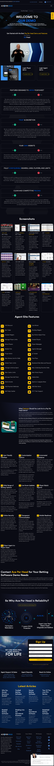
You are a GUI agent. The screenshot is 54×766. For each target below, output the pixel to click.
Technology (18, 741)
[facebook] (49, 745)
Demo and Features (18, 737)
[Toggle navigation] (51, 6)
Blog (19, 749)
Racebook (28, 750)
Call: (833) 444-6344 (27, 674)
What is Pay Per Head (38, 737)
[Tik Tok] (49, 742)
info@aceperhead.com (45, 674)
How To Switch (29, 742)
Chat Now (40, 2)
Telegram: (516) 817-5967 (9, 676)
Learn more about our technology (26, 605)
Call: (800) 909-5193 (33, 2)
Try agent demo (43, 74)
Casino (28, 748)
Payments (18, 744)
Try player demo (27, 74)
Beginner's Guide (28, 737)
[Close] (52, 756)
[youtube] (49, 740)
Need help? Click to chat (36, 664)
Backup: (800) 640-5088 (44, 664)
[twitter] (49, 748)
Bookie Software (39, 750)
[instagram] (49, 737)
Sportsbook (28, 745)
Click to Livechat (45, 676)
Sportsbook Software (38, 746)
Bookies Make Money (39, 742)
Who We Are (19, 746)
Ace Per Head (20, 760)
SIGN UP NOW (40, 659)
